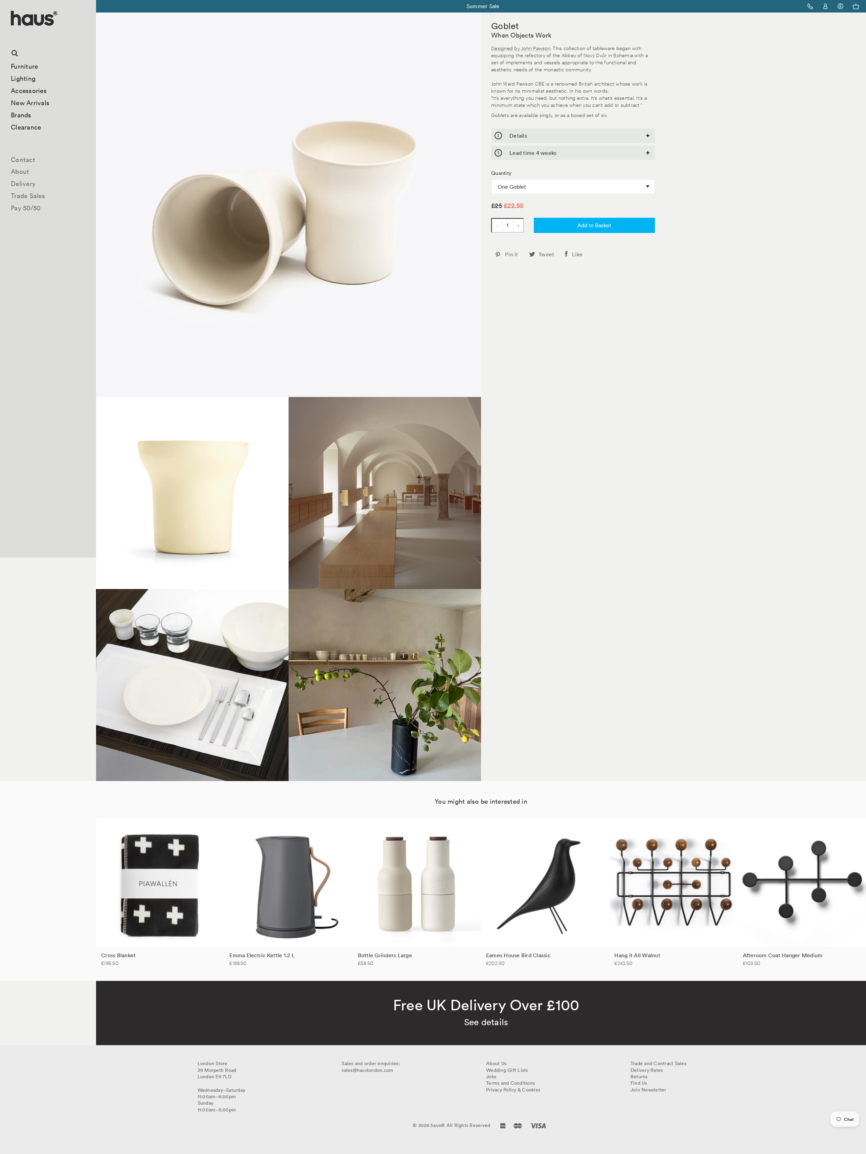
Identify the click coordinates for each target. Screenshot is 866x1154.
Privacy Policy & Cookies (513, 1090)
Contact (23, 160)
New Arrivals (30, 103)
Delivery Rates (647, 1070)
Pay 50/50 (26, 208)
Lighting (23, 78)
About (20, 171)
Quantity (501, 173)
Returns (639, 1077)
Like (577, 254)
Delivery (23, 184)
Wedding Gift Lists (507, 1070)
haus (13, 33)
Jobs (491, 1077)
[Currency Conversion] (840, 6)
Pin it (511, 254)
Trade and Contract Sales (658, 1063)
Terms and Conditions (510, 1083)
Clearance (26, 127)
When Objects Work (521, 35)
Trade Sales (28, 196)
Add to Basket (594, 225)
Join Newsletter (648, 1090)
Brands (21, 115)
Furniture (24, 66)
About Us (496, 1063)
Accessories (29, 91)
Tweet (546, 254)
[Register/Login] (825, 6)
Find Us (639, 1083)
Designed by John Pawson (520, 48)
